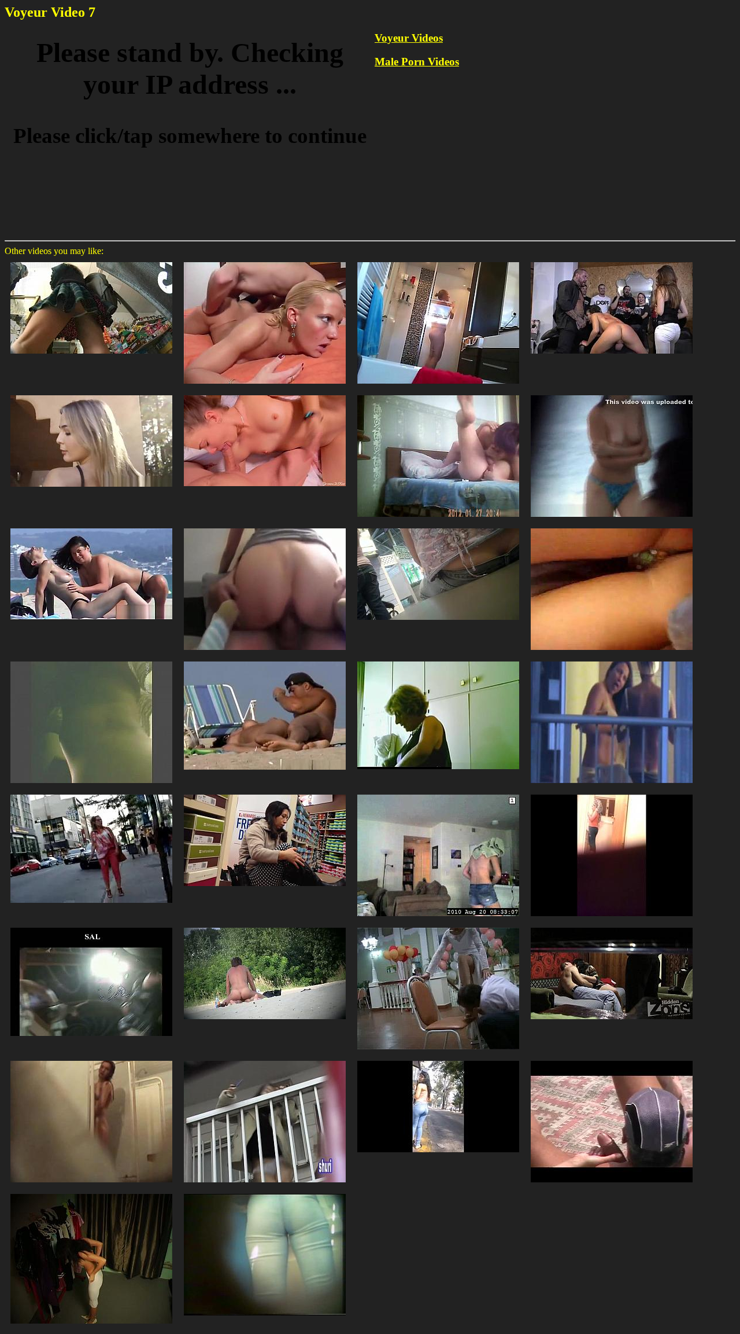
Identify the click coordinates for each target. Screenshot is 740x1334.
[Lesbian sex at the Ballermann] (91, 527)
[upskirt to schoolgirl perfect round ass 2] (91, 261)
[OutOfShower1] (611, 794)
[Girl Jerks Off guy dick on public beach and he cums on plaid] (611, 1060)
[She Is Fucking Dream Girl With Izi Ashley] (265, 394)
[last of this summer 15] (611, 527)
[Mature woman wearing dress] (438, 661)
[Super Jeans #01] (438, 1060)
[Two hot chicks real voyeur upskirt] (91, 927)
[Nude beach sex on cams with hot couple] (265, 927)
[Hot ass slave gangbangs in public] (611, 261)
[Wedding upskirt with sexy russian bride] (438, 927)
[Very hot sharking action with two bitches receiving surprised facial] (265, 1060)
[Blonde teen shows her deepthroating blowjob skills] (91, 394)
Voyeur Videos (409, 38)
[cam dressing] (438, 794)
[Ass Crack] (438, 527)
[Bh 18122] (611, 394)
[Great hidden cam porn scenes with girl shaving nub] (91, 1060)
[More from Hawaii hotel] (611, 661)
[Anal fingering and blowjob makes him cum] (438, 394)
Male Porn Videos (417, 62)
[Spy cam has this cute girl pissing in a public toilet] (265, 1193)
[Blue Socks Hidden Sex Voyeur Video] (438, 261)
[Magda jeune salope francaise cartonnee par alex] (265, 261)
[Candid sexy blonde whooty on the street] (91, 794)
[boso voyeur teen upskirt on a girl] (91, 661)
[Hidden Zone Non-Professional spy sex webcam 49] (611, 927)
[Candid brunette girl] (91, 1193)
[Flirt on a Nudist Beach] (265, 661)
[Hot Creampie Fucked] (265, 527)
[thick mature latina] (265, 794)
